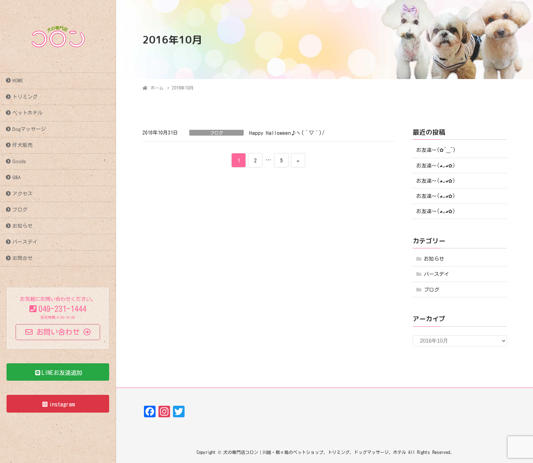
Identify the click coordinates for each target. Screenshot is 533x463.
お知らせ (22, 225)
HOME (17, 80)
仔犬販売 (22, 145)
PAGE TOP (514, 443)
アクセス (22, 193)
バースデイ (25, 241)
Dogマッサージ (29, 129)
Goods (19, 161)
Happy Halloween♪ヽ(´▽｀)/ (287, 133)
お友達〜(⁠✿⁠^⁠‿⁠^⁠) (436, 150)
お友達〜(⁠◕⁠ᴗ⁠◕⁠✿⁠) (435, 165)
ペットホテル (27, 112)
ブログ (20, 209)
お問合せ (22, 258)
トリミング (25, 96)
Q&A (16, 177)
